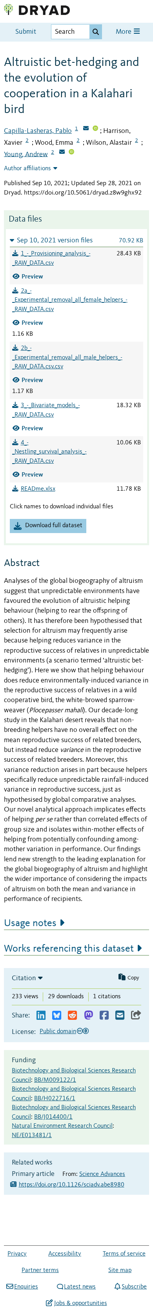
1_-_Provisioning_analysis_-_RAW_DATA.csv (51, 258)
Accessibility (64, 1254)
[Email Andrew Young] (62, 152)
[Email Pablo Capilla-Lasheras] (86, 129)
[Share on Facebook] (104, 1015)
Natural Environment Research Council (62, 1126)
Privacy (17, 1254)
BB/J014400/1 (53, 1117)
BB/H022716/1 (54, 1099)
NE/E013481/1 (32, 1135)
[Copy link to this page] (136, 1015)
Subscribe (134, 1287)
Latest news (80, 1287)
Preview (32, 276)
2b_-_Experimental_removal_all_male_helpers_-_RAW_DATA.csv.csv (67, 357)
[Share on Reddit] (72, 1015)
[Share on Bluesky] (56, 1015)
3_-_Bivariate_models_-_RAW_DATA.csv (46, 410)
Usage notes (30, 923)
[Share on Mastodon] (88, 1015)
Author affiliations (27, 169)
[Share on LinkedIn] (41, 1015)
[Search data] (95, 31)
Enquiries (26, 1287)
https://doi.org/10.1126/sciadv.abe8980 (71, 1185)
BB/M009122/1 (55, 1080)
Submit (25, 32)
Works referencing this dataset (69, 949)
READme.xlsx (38, 489)
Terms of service (124, 1254)
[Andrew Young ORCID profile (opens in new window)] (71, 152)
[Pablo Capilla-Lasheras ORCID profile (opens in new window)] (95, 129)
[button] (76, 240)
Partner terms (40, 1270)
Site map (119, 1270)
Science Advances (102, 1174)
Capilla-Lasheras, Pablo (38, 131)
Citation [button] (24, 978)
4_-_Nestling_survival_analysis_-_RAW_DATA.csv (49, 452)
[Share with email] (119, 1015)
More (124, 32)
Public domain (58, 1031)
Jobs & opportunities (80, 1303)
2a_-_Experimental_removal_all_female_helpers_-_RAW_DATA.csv (70, 300)
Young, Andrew (26, 154)
